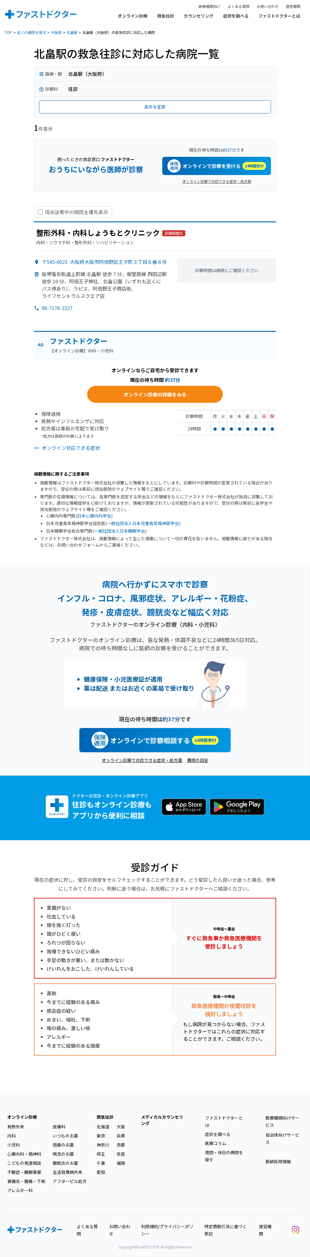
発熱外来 (15, 1127)
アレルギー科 (20, 1190)
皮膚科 (59, 1127)
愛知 (101, 1172)
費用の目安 (197, 760)
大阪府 (56, 32)
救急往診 (165, 16)
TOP (8, 32)
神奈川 (103, 1145)
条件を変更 (155, 107)
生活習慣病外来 (67, 1172)
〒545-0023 (104, 261)
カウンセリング (198, 16)
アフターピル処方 (70, 1181)
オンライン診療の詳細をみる (155, 394)
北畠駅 (72, 32)
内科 (11, 1136)
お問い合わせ (268, 6)
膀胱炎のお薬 (65, 1163)
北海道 (103, 1127)
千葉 (101, 1163)
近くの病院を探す (31, 32)
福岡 (121, 1163)
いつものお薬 (65, 1136)
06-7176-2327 (57, 308)
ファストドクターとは (279, 16)
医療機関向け (209, 6)
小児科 (13, 1145)
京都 (121, 1145)
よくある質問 (238, 6)
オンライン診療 (132, 16)
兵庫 (121, 1136)
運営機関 (293, 6)
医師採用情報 (278, 1161)
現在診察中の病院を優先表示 (76, 212)
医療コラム (215, 1143)
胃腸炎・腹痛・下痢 (26, 1181)
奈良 (121, 1154)
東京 (101, 1136)
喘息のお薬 (63, 1154)
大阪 (121, 1127)
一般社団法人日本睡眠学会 (119, 531)
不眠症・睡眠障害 (24, 1172)
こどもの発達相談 (24, 1163)
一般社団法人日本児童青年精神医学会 (143, 523)
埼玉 (101, 1154)
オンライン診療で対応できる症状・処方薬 (216, 181)
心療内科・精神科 (24, 1154)
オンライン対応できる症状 (71, 447)
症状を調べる (236, 16)
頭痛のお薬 (63, 1145)
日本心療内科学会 (94, 516)
